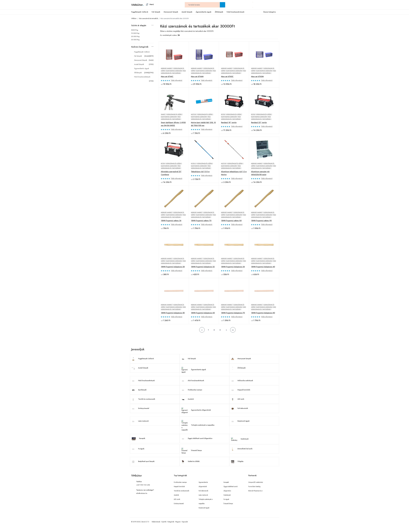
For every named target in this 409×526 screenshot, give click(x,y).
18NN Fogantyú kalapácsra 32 (203, 267)
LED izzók (241, 399)
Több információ (176, 80)
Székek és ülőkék (193, 461)
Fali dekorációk (243, 408)
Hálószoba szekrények (245, 380)
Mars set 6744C (167, 76)
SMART (163, 114)
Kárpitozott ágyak (243, 421)
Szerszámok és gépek (174, 114)
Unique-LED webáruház (255, 482)
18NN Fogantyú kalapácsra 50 (173, 313)
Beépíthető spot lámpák (146, 461)
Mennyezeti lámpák (171, 12)
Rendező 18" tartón (229, 122)
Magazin (178, 522)
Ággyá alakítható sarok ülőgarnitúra (200, 438)
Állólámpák (219, 12)
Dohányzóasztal (143, 408)
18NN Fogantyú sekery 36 (171, 220)
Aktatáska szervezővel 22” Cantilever (171, 173)
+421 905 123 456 (143, 485)
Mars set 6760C (227, 76)
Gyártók (163, 522)
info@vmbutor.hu (141, 493)
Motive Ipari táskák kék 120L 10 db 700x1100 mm (203, 124)
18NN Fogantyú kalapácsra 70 (233, 313)
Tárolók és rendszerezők (146, 399)
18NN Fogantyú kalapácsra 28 (173, 267)
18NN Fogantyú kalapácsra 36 (233, 267)
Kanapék (142, 438)
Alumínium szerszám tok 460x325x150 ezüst (260, 173)
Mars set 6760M (257, 76)
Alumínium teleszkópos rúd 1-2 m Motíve (234, 173)
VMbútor (137, 5)
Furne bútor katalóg (254, 486)
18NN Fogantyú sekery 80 (231, 220)
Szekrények (244, 439)
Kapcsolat (185, 522)
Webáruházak (156, 522)
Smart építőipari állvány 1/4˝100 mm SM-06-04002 (173, 124)
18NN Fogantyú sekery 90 (261, 220)
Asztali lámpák (187, 12)
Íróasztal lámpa (196, 450)
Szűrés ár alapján (138, 25)
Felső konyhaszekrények (235, 12)
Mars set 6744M (197, 76)
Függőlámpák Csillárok (139, 12)
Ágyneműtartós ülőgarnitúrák (201, 410)
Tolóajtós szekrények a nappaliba (202, 425)
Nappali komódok (244, 390)
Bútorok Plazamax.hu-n (255, 491)
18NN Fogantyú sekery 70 (201, 220)
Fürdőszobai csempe (195, 390)
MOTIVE (193, 114)
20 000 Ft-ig (135, 36)
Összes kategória (269, 12)
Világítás (240, 461)
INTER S (193, 163)
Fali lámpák (156, 12)
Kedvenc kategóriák (139, 46)
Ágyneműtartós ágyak (203, 12)
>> (233, 330)
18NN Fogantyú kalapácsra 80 (263, 313)
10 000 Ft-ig (135, 33)
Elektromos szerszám (174, 71)
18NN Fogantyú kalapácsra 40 (263, 267)
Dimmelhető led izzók (245, 449)
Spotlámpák (142, 390)
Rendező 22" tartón (259, 122)
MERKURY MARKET (166, 68)
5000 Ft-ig (134, 30)
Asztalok (191, 399)
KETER (223, 114)
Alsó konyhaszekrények (196, 380)
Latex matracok (143, 421)
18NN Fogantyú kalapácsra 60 (203, 313)
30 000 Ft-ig (135, 40)
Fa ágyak (141, 449)
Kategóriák (171, 522)
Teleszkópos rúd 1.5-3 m (200, 171)
